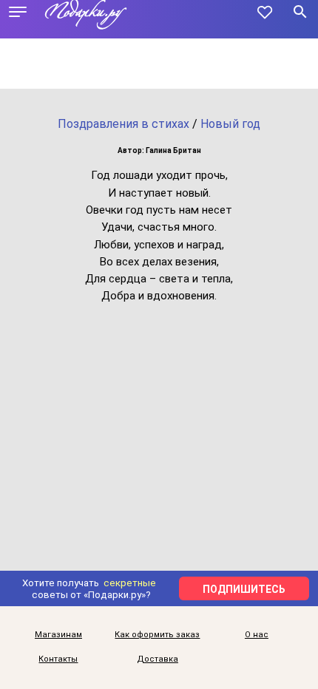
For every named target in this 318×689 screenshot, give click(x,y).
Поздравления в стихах (123, 124)
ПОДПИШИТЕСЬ (244, 589)
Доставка (157, 659)
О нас (256, 634)
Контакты (58, 659)
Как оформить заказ (157, 634)
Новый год (230, 124)
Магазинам (58, 634)
